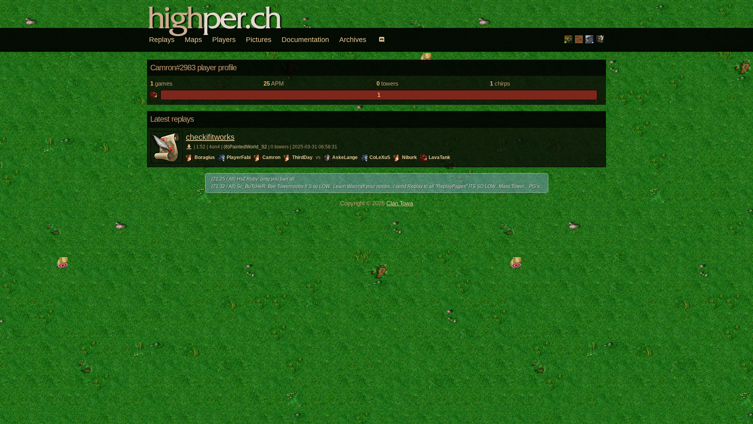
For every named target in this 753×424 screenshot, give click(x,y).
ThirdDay (302, 157)
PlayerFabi (239, 157)
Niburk (409, 157)
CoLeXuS (379, 157)
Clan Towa (399, 203)
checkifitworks (210, 137)
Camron (271, 157)
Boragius (205, 157)
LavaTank (439, 157)
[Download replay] (189, 147)
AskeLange (345, 157)
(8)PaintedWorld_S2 (245, 147)
